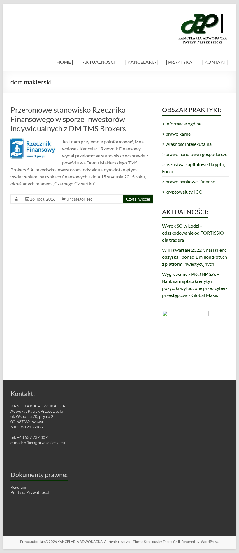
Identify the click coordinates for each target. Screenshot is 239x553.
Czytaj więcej (138, 198)
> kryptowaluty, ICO (182, 191)
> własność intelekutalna (187, 144)
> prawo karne (176, 134)
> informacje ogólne (181, 123)
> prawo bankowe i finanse (188, 181)
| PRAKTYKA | (180, 62)
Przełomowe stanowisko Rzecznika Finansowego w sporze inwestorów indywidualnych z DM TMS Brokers (68, 119)
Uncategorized (79, 198)
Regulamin (20, 487)
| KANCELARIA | (142, 62)
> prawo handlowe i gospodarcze (194, 154)
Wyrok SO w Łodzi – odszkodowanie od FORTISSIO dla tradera (193, 232)
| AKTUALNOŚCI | (99, 62)
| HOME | (63, 62)
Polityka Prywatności (29, 492)
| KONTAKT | (215, 62)
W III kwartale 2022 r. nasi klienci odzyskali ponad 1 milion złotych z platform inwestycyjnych (195, 257)
